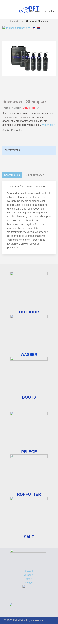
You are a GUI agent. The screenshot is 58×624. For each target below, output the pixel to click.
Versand (28, 575)
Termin (28, 578)
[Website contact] (28, 590)
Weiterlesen (48, 124)
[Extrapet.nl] (28, 609)
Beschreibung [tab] (12, 175)
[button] (4, 9)
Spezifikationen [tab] (35, 175)
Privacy (28, 582)
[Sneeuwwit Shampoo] (29, 58)
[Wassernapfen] (29, 333)
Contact (28, 571)
